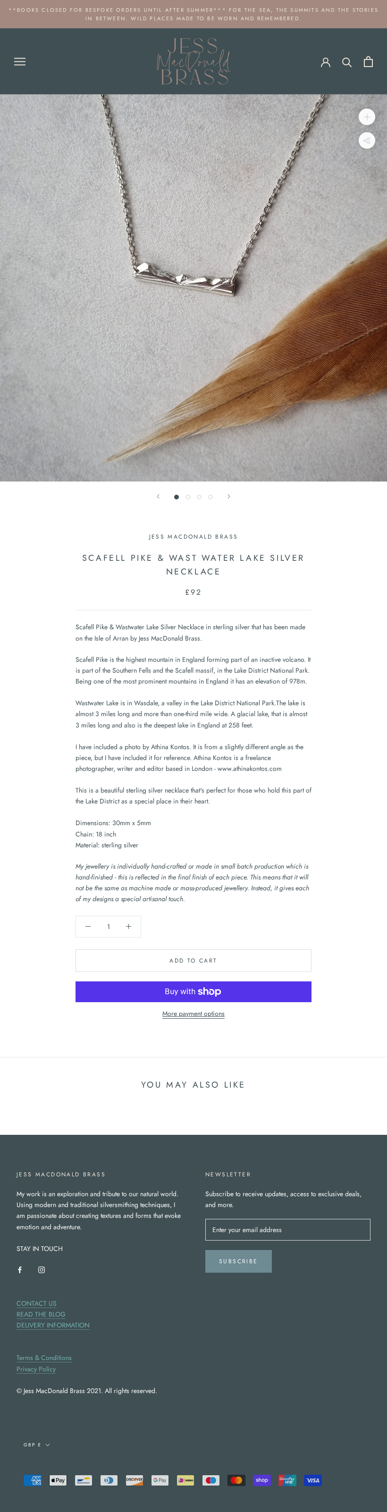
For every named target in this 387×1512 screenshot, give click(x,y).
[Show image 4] (210, 497)
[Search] (347, 62)
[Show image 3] (199, 497)
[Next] (228, 496)
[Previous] (158, 496)
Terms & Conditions (44, 1357)
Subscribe (238, 1261)
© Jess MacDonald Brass (67, 1465)
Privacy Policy (36, 1369)
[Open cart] (368, 61)
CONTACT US (37, 1303)
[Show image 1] (176, 497)
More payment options (193, 1013)
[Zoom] (367, 117)
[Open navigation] (19, 61)
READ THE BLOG (41, 1314)
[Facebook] (20, 1269)
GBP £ (33, 1444)
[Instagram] (41, 1269)
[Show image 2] (187, 497)
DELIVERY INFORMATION (53, 1325)
